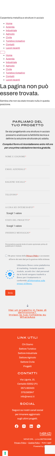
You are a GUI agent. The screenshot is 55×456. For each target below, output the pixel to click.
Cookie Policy (34, 443)
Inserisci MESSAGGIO (17, 233)
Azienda (10, 27)
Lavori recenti (13, 48)
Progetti (27, 366)
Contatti (10, 44)
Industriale (11, 30)
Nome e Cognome (15, 157)
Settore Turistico (27, 349)
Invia (10, 293)
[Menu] (2, 52)
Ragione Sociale (15, 182)
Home (9, 23)
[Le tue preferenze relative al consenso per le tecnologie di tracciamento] (5, 453)
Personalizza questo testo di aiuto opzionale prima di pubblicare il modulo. (26, 245)
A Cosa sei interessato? (19, 207)
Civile (9, 37)
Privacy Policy (32, 256)
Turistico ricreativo (15, 41)
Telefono (11, 195)
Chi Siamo (27, 344)
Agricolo (10, 34)
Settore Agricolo (27, 357)
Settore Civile (27, 362)
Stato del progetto (17, 220)
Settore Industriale (27, 353)
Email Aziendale (15, 169)
